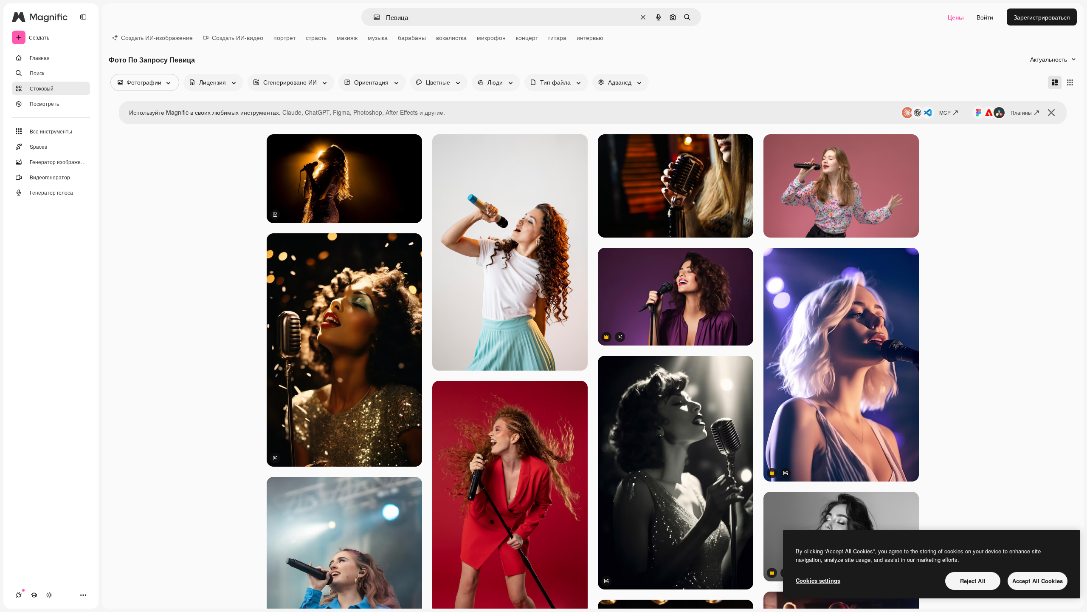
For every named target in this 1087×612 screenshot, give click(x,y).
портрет (284, 37)
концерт (527, 37)
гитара (557, 37)
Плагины (1021, 112)
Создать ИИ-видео (237, 37)
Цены (956, 17)
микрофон (491, 37)
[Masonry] (1055, 82)
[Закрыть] (1051, 113)
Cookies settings (818, 580)
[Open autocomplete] (373, 17)
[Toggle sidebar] (83, 17)
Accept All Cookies (1037, 581)
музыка (378, 37)
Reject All (973, 581)
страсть (316, 37)
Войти (985, 17)
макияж (347, 37)
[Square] (1070, 82)
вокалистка (451, 37)
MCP (945, 112)
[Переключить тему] (49, 595)
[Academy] (34, 595)
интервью (590, 37)
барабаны (412, 37)
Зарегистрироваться (1042, 17)
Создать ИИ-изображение (157, 37)
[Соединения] (18, 595)
